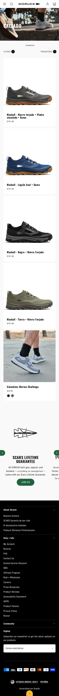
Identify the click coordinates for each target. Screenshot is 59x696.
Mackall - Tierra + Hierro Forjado (25, 319)
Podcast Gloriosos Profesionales (19, 530)
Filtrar (7, 51)
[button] (4, 4)
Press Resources (11, 587)
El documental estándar (14, 525)
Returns (7, 549)
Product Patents (11, 606)
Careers (7, 582)
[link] (47, 4)
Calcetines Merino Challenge (23, 387)
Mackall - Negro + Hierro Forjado (25, 252)
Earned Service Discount (15, 563)
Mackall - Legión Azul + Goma (23, 185)
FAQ (5, 553)
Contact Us (8, 558)
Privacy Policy (10, 611)
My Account (9, 544)
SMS (5, 568)
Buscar (6, 615)
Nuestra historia (11, 516)
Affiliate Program (11, 572)
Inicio (5, 18)
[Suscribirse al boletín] (52, 648)
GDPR (6, 601)
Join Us (25, 482)
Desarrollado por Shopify (29, 688)
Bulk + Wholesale (11, 577)
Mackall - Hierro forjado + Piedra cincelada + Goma (25, 116)
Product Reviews (11, 591)
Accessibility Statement (14, 596)
